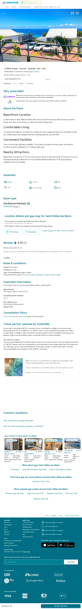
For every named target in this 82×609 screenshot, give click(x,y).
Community (15, 469)
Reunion (14, 7)
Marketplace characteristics (31, 529)
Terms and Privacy (28, 522)
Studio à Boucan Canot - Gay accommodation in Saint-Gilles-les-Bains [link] (10, 453)
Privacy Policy (22, 316)
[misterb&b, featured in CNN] (7, 574)
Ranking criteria (27, 527)
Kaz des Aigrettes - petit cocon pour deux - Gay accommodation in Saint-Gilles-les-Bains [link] (50, 453)
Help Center (26, 552)
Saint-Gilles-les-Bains (25, 7)
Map (28, 75)
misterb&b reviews (28, 532)
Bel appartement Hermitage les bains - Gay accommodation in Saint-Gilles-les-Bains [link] (30, 453)
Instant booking (60, 606)
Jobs (5, 527)
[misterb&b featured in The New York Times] (34, 581)
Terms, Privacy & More (72, 515)
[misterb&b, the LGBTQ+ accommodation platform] (10, 2)
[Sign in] (77, 14)
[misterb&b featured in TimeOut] (58, 574)
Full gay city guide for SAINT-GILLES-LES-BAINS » (58, 231)
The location (13, 232)
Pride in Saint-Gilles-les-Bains (60, 469)
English (54, 515)
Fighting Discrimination (10, 545)
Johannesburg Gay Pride (14, 493)
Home (7, 7)
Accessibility (8, 525)
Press (6, 529)
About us (6, 522)
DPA (24, 534)
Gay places (32, 232)
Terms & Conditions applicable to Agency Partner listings (41, 275)
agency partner (34, 72)
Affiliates (6, 532)
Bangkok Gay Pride (41, 499)
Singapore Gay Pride (54, 493)
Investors (7, 534)
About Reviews (27, 525)
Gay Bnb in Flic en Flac (41, 481)
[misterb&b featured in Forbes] (61, 581)
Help (60, 515)
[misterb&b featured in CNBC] (32, 574)
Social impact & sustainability (13, 541)
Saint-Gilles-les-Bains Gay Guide (34, 469)
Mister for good (8, 543)
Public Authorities (28, 537)
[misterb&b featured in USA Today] (9, 580)
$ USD (47, 515)
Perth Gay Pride (71, 493)
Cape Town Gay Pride (35, 493)
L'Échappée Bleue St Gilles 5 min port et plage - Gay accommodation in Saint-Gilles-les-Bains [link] (69, 451)
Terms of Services (10, 316)
